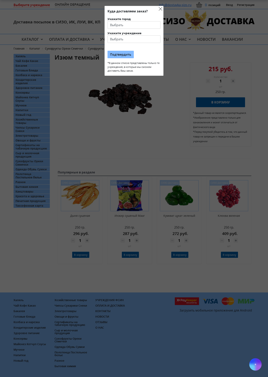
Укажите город (119, 19)
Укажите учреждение (124, 33)
